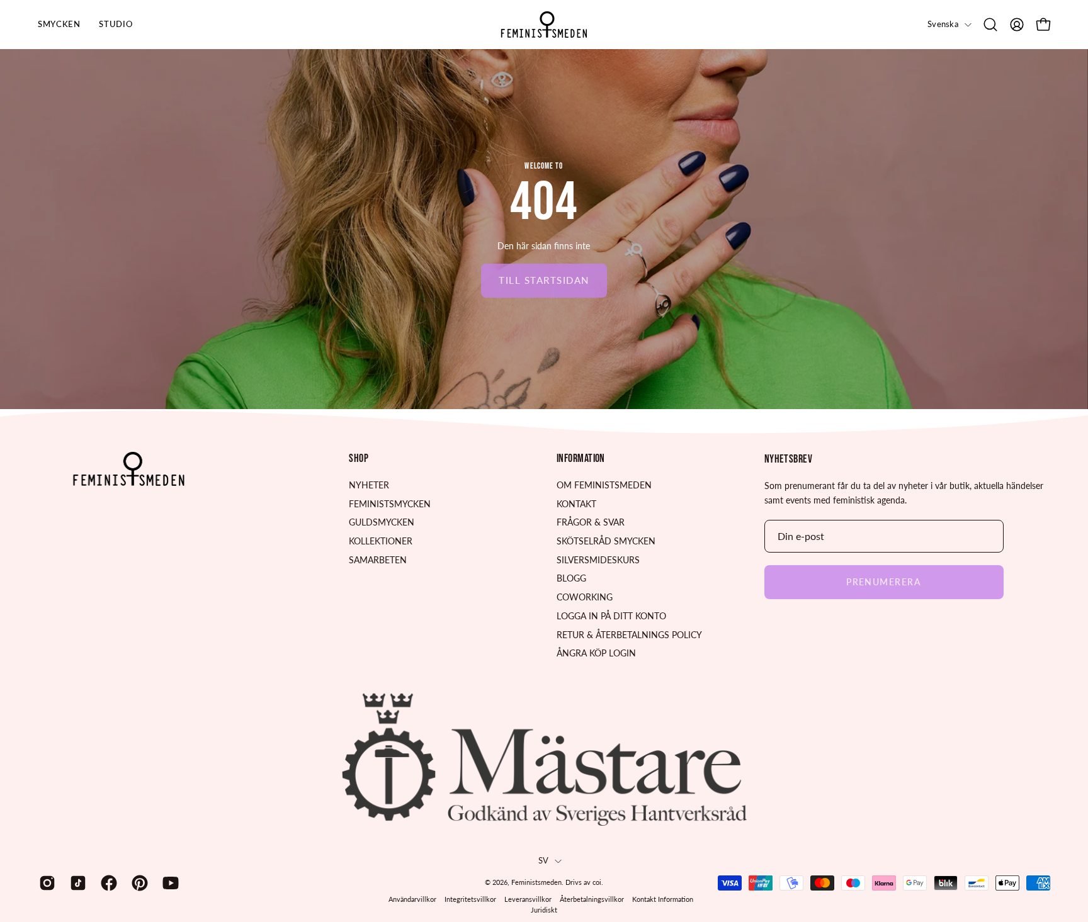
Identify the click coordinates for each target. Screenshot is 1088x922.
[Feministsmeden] (544, 24)
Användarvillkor (412, 899)
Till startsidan (544, 280)
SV (543, 860)
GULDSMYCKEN (381, 522)
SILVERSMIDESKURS (598, 559)
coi (596, 882)
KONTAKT (576, 503)
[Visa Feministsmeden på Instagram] (45, 883)
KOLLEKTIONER (380, 541)
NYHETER (369, 485)
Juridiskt (544, 910)
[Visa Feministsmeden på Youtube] (168, 883)
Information (581, 458)
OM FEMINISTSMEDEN (604, 485)
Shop (358, 458)
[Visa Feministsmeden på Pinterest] (137, 883)
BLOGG (571, 578)
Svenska (942, 24)
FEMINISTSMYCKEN (390, 503)
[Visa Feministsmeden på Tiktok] (76, 883)
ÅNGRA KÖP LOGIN (596, 653)
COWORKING (585, 597)
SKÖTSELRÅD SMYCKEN (606, 541)
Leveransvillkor (528, 899)
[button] (990, 24)
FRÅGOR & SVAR (591, 522)
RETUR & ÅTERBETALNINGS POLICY (629, 634)
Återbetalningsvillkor (592, 899)
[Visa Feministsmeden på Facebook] (106, 883)
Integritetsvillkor (470, 899)
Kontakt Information (662, 899)
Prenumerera (883, 581)
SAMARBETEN (378, 559)
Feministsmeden (536, 882)
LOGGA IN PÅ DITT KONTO (611, 615)
